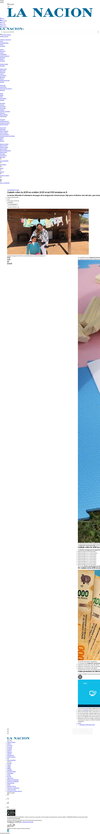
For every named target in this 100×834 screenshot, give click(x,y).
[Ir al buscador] (8, 6)
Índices (2, 59)
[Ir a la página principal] (50, 16)
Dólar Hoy (2, 51)
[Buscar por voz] (98, 32)
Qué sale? (2, 119)
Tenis (1, 97)
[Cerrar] (23, 29)
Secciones (4, 20)
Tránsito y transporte (5, 39)
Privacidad (30, 822)
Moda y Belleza (4, 115)
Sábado (2, 137)
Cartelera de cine (4, 121)
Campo (2, 53)
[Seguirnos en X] (8, 799)
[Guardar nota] (8, 257)
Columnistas (3, 87)
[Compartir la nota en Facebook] (8, 264)
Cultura (2, 74)
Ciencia (2, 79)
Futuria (2, 49)
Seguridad (2, 70)
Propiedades (3, 54)
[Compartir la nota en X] (9, 264)
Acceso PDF (3, 128)
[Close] (8, 729)
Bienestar (2, 77)
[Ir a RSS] (8, 807)
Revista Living (3, 149)
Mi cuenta (4, 27)
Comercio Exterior (4, 56)
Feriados (2, 110)
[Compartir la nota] (8, 260)
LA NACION (10, 190)
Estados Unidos (4, 64)
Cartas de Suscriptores (6, 88)
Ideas (1, 139)
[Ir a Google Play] (11, 812)
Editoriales (2, 85)
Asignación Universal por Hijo (87, 724)
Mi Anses (85, 710)
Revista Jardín (3, 152)
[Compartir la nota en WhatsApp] (9, 260)
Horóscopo (3, 108)
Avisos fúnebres (4, 131)
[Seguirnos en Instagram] (8, 803)
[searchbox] (49, 32)
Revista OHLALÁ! (4, 144)
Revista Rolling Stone (5, 150)
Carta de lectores (4, 134)
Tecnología (3, 106)
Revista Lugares (4, 147)
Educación (2, 72)
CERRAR (2, 0)
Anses (79, 723)
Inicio (3, 18)
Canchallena (3, 98)
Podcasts (2, 113)
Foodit (3, 23)
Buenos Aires (3, 69)
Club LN (4, 25)
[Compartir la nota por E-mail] (11, 264)
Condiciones (24, 822)
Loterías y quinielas (5, 111)
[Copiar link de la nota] (8, 262)
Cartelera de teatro (5, 123)
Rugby (1, 95)
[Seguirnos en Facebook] (8, 795)
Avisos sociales (4, 132)
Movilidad (2, 57)
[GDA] (11, 827)
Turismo (2, 105)
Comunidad (3, 75)
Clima (1, 41)
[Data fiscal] (8, 831)
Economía (16, 190)
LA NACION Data (4, 43)
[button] (50, 106)
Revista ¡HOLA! (3, 146)
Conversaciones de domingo (7, 136)
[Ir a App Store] (11, 815)
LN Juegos (2, 103)
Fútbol (1, 93)
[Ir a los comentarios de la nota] (9, 257)
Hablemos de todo (5, 80)
